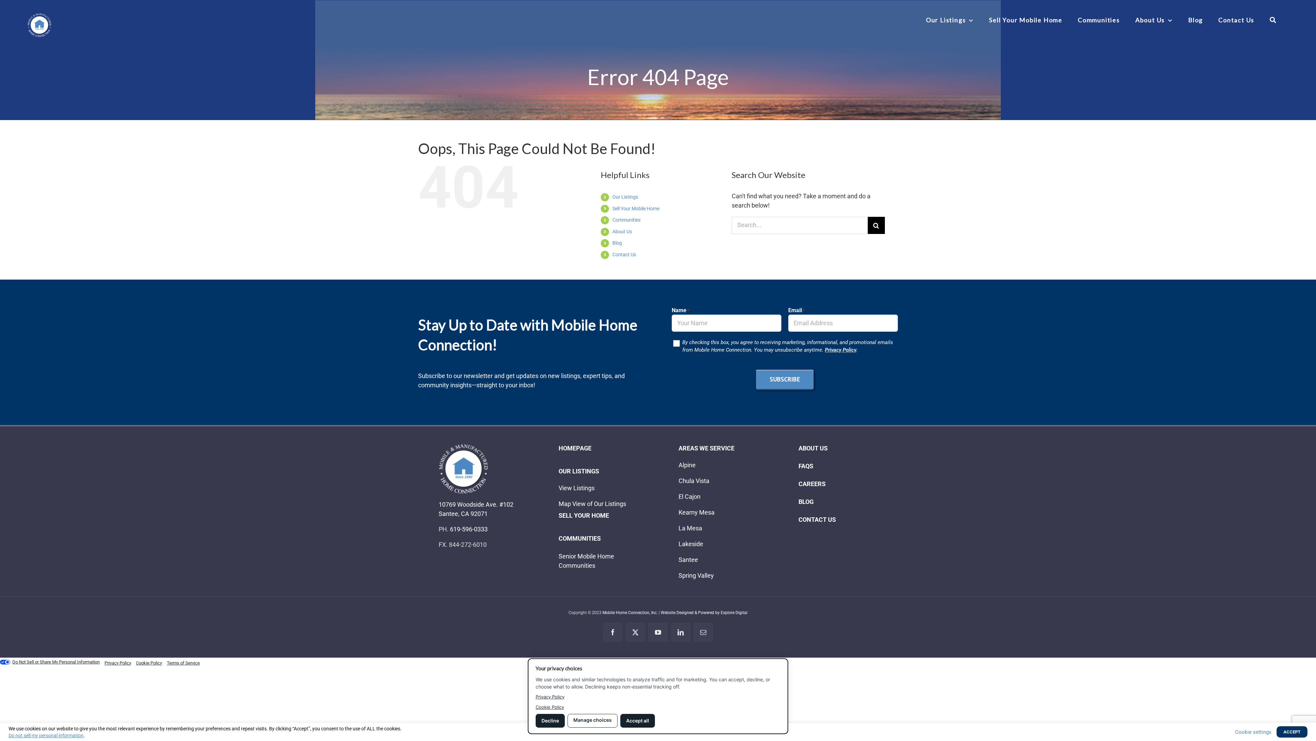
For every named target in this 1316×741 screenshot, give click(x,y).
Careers (812, 483)
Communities (626, 220)
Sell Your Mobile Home (635, 208)
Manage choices (592, 720)
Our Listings (625, 197)
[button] (1273, 20)
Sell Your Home (584, 515)
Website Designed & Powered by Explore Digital (704, 612)
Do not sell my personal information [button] (46, 735)
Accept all (637, 721)
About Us (622, 231)
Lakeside (691, 544)
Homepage (575, 448)
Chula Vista (694, 480)
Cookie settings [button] (1253, 732)
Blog (617, 243)
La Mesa (690, 528)
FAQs (806, 466)
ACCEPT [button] (1292, 731)
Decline (550, 721)
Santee (688, 559)
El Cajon (689, 496)
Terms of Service (183, 663)
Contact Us (624, 254)
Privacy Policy (840, 350)
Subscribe (785, 379)
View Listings (577, 488)
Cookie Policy (550, 707)
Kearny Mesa (697, 512)
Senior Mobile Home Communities (586, 561)
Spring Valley (696, 575)
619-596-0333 (469, 529)
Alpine (687, 465)
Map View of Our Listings (592, 503)
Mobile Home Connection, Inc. (630, 612)
